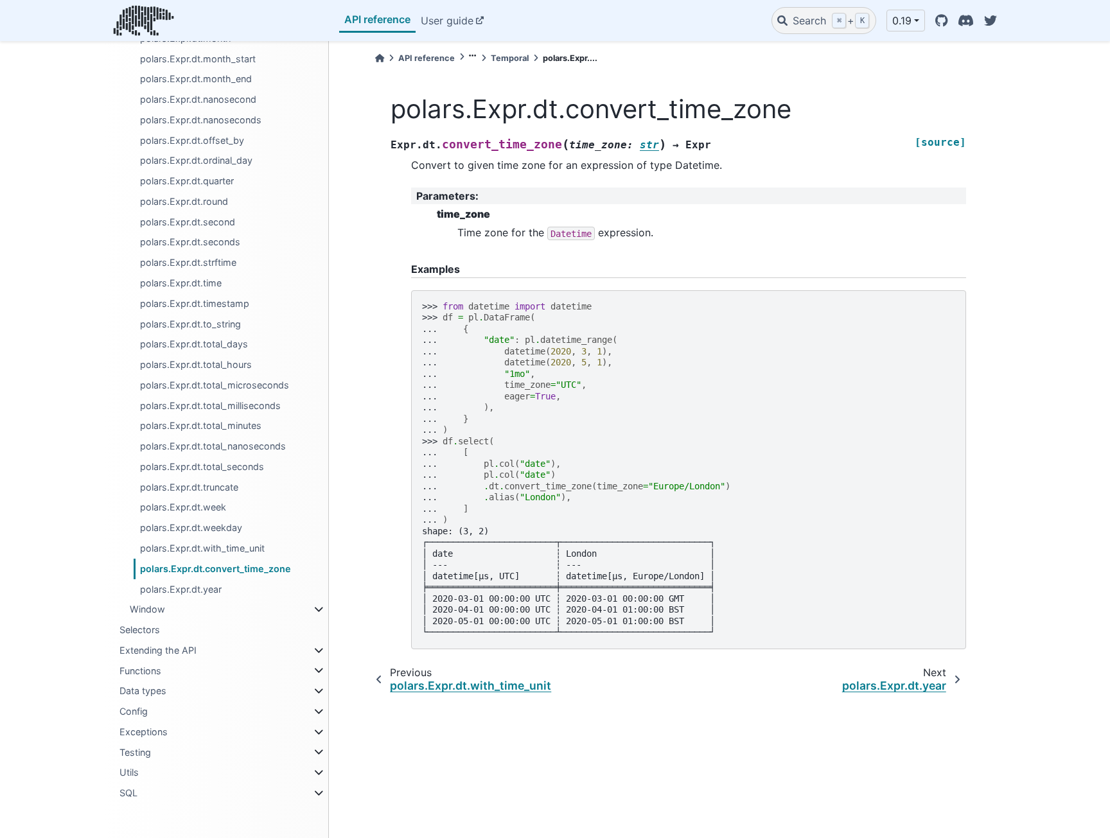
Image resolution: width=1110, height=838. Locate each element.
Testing (135, 752)
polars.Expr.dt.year (181, 589)
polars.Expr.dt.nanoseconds (200, 119)
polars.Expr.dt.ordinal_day (196, 160)
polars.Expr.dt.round (184, 201)
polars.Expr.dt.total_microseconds (214, 385)
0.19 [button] (902, 20)
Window (147, 609)
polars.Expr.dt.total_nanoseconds (213, 446)
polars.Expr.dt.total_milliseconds (210, 405)
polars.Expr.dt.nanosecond (198, 99)
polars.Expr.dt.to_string (190, 324)
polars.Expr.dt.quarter (187, 180)
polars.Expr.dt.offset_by (192, 140)
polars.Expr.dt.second (187, 221)
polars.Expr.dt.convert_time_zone (215, 568)
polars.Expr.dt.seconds (190, 241)
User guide (447, 20)
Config (133, 711)
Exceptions (143, 731)
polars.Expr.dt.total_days (194, 343)
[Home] (379, 58)
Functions (140, 670)
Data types (142, 690)
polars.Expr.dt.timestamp (194, 303)
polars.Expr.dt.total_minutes (200, 425)
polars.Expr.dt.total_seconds (202, 466)
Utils (129, 772)
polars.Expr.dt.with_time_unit (202, 548)
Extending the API (158, 650)
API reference (377, 19)
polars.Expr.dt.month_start (198, 58)
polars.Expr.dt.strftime (188, 262)
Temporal (510, 58)
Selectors (139, 629)
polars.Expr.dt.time (181, 282)
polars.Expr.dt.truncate (189, 487)
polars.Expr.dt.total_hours (196, 364)
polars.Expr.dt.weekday (191, 527)
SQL (128, 792)
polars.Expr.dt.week (183, 507)
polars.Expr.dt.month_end (196, 78)
